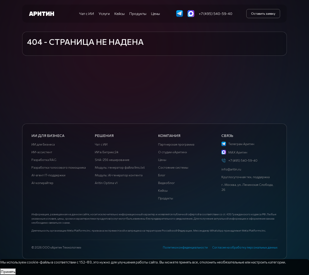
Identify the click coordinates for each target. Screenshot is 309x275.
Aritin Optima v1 (106, 183)
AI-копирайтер (42, 183)
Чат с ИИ (86, 13)
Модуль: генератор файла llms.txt (120, 167)
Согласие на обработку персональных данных (245, 247)
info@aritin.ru (231, 169)
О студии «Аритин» (172, 152)
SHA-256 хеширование (112, 160)
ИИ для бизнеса (43, 144)
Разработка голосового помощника (58, 167)
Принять (8, 271)
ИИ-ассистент (41, 152)
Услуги (104, 13)
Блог (161, 175)
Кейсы (119, 13)
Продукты (137, 13)
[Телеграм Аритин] (179, 13)
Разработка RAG (43, 160)
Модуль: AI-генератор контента (119, 175)
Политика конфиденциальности (185, 247)
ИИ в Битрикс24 (106, 152)
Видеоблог (166, 183)
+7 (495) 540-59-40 (215, 13)
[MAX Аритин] (191, 13)
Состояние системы (173, 167)
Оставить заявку (263, 13)
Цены (155, 13)
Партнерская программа (176, 144)
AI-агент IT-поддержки (48, 175)
